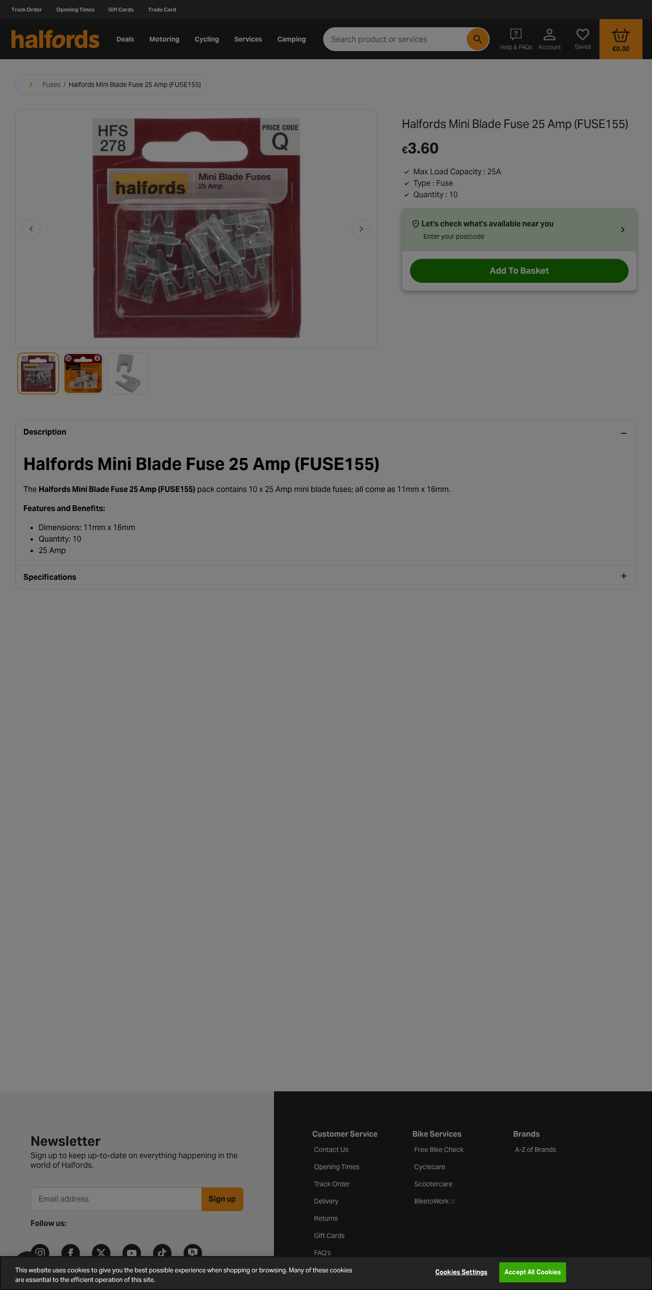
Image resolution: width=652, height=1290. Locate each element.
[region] (326, 1273)
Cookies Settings (461, 1272)
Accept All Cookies (533, 1272)
